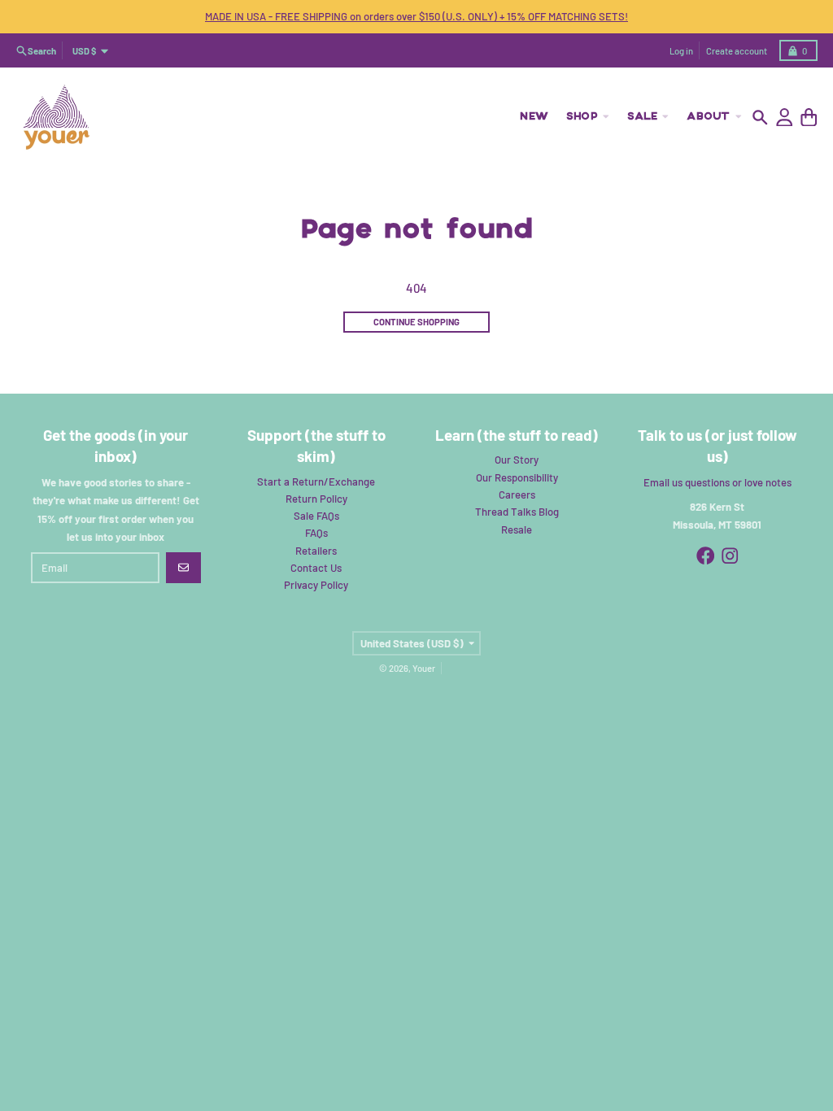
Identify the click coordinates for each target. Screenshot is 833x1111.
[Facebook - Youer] (705, 556)
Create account (736, 51)
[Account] (784, 117)
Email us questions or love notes (717, 482)
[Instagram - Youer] (730, 556)
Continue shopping (416, 321)
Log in (681, 51)
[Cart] (809, 117)
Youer (423, 668)
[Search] (760, 117)
